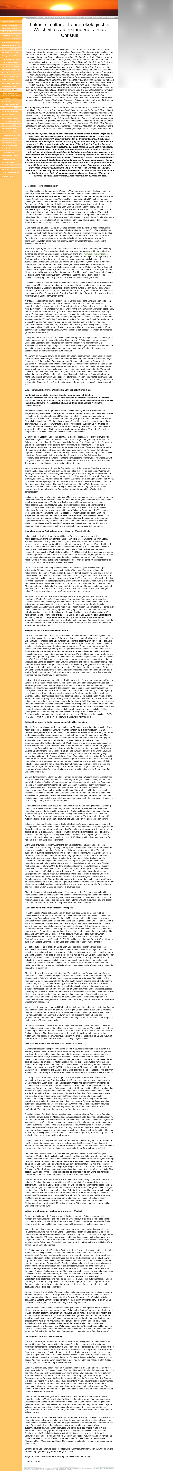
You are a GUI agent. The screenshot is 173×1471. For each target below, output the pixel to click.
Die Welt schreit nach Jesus (11, 121)
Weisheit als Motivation (9, 128)
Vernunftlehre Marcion (9, 166)
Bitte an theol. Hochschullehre (7, 101)
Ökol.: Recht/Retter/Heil (10, 62)
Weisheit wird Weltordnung (11, 69)
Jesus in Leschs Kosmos (10, 42)
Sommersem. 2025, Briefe (10, 49)
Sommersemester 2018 (9, 145)
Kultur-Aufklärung (8, 79)
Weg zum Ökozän (8, 21)
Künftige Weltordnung (9, 86)
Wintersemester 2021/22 (10, 108)
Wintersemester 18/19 (9, 142)
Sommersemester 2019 (9, 138)
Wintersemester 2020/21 (10, 118)
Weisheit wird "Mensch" (10, 28)
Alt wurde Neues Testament (11, 73)
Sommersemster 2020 (9, 125)
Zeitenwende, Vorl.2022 (9, 90)
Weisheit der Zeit (7, 169)
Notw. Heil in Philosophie (10, 66)
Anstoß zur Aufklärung (9, 115)
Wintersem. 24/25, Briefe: (10, 52)
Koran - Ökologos (8, 162)
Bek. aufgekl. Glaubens (9, 25)
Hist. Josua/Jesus (8, 152)
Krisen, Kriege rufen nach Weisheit (10, 76)
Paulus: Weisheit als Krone (11, 39)
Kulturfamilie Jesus (8, 159)
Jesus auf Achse (7, 176)
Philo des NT (6, 149)
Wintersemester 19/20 (9, 132)
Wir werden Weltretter (9, 32)
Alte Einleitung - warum (10, 155)
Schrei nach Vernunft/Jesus (11, 172)
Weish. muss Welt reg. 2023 (11, 83)
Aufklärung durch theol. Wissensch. (10, 105)
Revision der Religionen (10, 111)
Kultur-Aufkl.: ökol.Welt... (10, 35)
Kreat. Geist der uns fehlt (10, 59)
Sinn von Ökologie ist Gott (11, 45)
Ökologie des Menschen (10, 98)
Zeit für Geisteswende (10, 93)
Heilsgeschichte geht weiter (11, 135)
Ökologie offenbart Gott (10, 56)
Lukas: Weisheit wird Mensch (12, 95)
